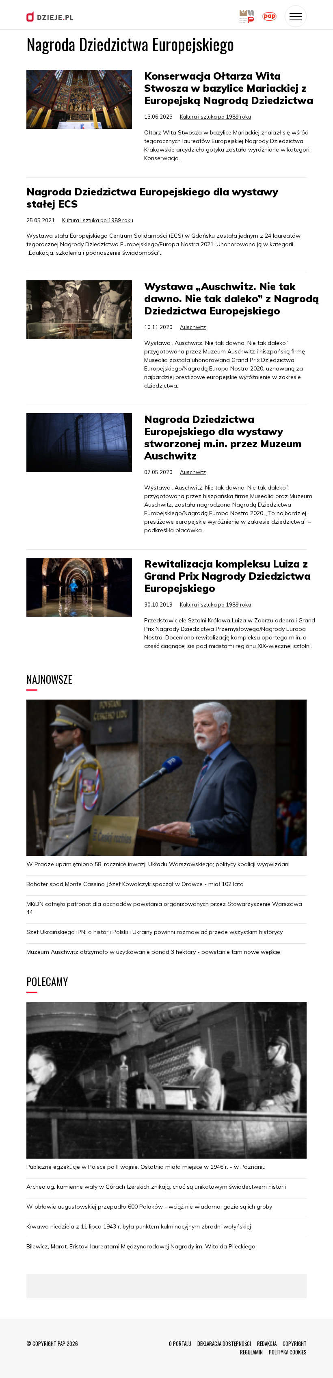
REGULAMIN (251, 1352)
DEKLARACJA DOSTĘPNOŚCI (224, 1343)
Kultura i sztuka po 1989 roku (215, 116)
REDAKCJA (267, 1343)
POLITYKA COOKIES (288, 1352)
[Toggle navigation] (296, 16)
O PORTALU (180, 1343)
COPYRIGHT (295, 1343)
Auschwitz (193, 327)
